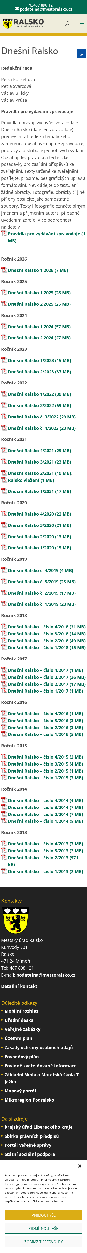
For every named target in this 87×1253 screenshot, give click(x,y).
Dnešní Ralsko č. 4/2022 (33, 428)
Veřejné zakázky (22, 1029)
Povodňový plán (22, 1056)
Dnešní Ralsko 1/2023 (31, 360)
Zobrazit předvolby (43, 1241)
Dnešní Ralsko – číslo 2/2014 (38, 814)
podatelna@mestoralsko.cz (45, 975)
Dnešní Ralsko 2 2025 (30, 304)
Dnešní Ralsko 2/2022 (31, 405)
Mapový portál (20, 1091)
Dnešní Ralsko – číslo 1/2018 (38, 647)
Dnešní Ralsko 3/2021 (31, 462)
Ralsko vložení (23, 480)
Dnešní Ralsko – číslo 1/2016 (38, 734)
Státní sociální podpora (30, 1154)
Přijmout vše (44, 1215)
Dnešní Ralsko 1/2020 (31, 548)
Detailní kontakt (19, 986)
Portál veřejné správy (28, 1145)
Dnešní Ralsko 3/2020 (31, 525)
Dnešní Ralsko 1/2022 (31, 394)
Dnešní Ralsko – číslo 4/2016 (39, 713)
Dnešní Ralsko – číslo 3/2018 (39, 634)
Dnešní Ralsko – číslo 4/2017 (38, 670)
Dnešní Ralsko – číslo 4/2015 (38, 757)
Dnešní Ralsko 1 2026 (30, 270)
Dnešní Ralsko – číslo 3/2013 (38, 851)
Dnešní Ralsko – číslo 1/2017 (39, 691)
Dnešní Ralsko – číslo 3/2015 (38, 764)
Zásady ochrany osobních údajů (39, 1047)
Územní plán (18, 1038)
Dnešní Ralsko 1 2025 (30, 293)
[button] (79, 1166)
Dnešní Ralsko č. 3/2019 (33, 582)
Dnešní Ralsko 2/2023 (31, 372)
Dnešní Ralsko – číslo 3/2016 (38, 720)
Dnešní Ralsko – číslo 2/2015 (38, 771)
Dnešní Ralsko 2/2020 (31, 536)
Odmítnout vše (43, 1228)
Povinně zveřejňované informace (41, 1066)
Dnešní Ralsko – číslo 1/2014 (38, 821)
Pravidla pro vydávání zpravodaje (44, 233)
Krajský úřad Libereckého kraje (39, 1127)
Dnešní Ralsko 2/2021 (31, 473)
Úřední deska (19, 1020)
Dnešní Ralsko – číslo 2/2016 (38, 727)
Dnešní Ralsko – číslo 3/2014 (38, 807)
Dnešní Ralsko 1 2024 (30, 327)
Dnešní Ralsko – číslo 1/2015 (38, 778)
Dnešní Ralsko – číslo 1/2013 (38, 871)
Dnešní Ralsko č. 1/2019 (34, 604)
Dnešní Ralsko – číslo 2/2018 (38, 641)
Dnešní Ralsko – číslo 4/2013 (38, 844)
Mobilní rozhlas (21, 1011)
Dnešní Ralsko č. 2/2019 (33, 593)
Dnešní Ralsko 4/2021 (31, 450)
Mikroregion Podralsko (29, 1100)
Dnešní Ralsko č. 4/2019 (33, 570)
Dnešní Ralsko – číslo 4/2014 (38, 800)
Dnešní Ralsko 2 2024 (30, 338)
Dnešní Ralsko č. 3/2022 (33, 417)
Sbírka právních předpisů (32, 1136)
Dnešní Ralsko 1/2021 (31, 491)
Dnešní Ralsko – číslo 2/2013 (38, 858)
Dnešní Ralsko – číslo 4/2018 (39, 627)
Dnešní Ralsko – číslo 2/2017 (38, 684)
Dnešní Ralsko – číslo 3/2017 (39, 677)
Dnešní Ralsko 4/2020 (31, 514)
